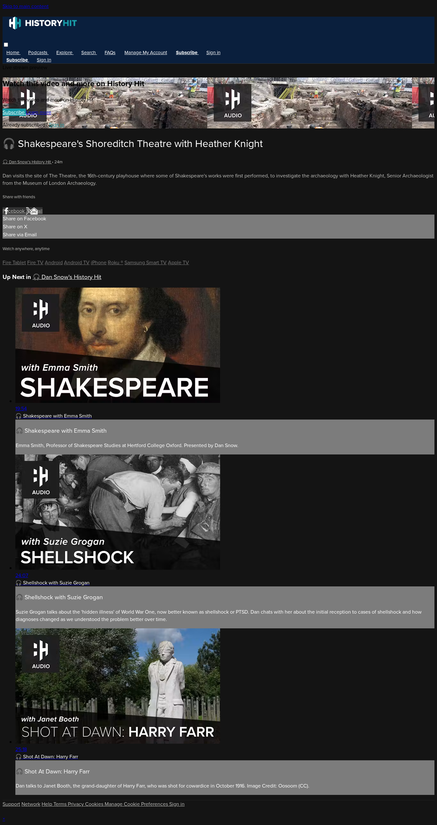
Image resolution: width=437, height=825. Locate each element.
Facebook (14, 211)
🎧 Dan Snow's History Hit (27, 162)
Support (11, 804)
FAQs (110, 52)
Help (47, 804)
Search (89, 52)
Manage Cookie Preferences (137, 804)
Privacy (76, 804)
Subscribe (14, 112)
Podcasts (38, 52)
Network (30, 804)
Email (36, 211)
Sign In (44, 59)
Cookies (95, 804)
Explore (65, 52)
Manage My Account (145, 52)
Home (13, 52)
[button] (6, 45)
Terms (60, 804)
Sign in (213, 52)
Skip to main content (26, 6)
